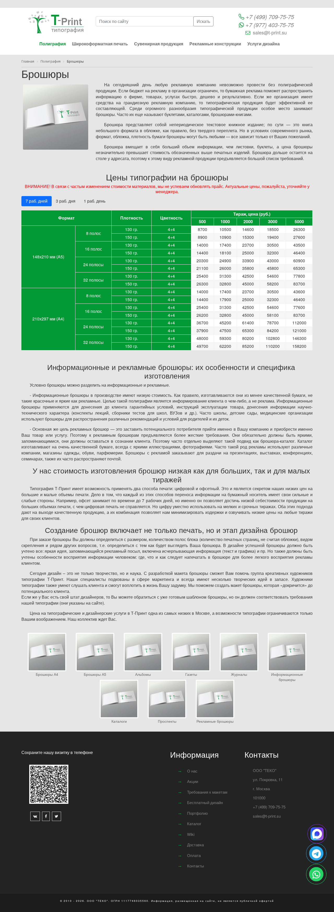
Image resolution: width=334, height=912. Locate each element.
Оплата (194, 855)
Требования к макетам (207, 792)
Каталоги (119, 721)
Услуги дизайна (263, 44)
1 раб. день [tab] (94, 201)
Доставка (195, 844)
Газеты (191, 674)
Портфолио (197, 813)
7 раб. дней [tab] (36, 201)
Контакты (195, 865)
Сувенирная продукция (158, 44)
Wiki (190, 834)
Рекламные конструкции (215, 44)
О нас (192, 771)
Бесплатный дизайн (205, 802)
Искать (203, 21)
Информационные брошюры (287, 677)
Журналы (239, 674)
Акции (192, 781)
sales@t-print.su (270, 32)
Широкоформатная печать (100, 44)
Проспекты (167, 721)
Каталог (194, 823)
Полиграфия (52, 44)
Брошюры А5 (95, 674)
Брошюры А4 (47, 674)
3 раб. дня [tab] (65, 201)
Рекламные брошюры (215, 721)
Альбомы (143, 674)
